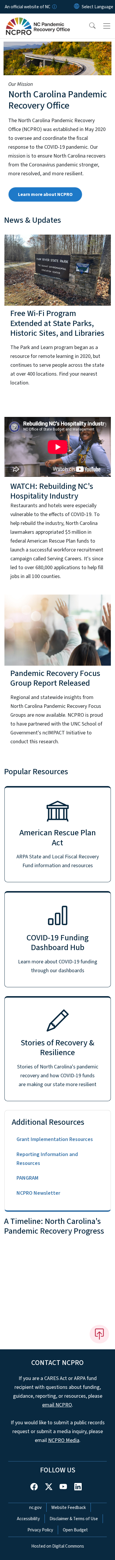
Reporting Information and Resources (47, 1159)
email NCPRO (57, 1405)
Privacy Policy (40, 1530)
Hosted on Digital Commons (57, 1546)
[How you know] (54, 6)
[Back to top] (99, 1334)
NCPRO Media (63, 1440)
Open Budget (75, 1530)
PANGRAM (27, 1178)
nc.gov (35, 1507)
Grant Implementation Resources (55, 1139)
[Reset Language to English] (76, 6)
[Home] (38, 20)
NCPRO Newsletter (38, 1193)
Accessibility (28, 1518)
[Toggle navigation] (106, 26)
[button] (88, 26)
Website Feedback (68, 1507)
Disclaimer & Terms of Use (74, 1518)
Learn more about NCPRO (45, 194)
